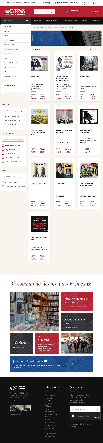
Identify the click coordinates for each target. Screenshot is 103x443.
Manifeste (85, 20)
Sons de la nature (9, 81)
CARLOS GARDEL (12, 125)
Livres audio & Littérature (11, 49)
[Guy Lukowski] (3, 150)
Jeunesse (7, 90)
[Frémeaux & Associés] (3, 182)
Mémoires (48, 420)
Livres (6, 35)
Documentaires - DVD (10, 85)
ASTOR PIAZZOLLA (12, 121)
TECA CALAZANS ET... (13, 162)
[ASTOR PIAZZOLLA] (3, 121)
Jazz (5, 58)
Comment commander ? (52, 20)
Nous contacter (49, 395)
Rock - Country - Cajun (10, 67)
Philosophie (7, 26)
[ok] (21, 111)
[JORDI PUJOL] (3, 154)
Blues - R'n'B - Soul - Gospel (12, 63)
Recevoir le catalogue (71, 20)
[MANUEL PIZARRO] (3, 117)
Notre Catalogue (8, 20)
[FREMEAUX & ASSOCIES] (3, 186)
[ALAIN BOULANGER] (3, 146)
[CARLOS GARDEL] (3, 125)
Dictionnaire (96, 20)
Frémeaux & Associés (13, 182)
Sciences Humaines (9, 40)
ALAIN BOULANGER (13, 146)
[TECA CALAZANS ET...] (3, 162)
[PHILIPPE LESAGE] (3, 158)
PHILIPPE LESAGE (12, 158)
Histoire (6, 31)
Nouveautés (37, 20)
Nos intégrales (8, 54)
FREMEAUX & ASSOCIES (15, 186)
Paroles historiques (9, 44)
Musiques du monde (10, 76)
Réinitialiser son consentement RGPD (50, 428)
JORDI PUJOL (10, 154)
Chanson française (9, 72)
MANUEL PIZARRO (12, 117)
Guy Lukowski (10, 150)
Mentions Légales (50, 423)
